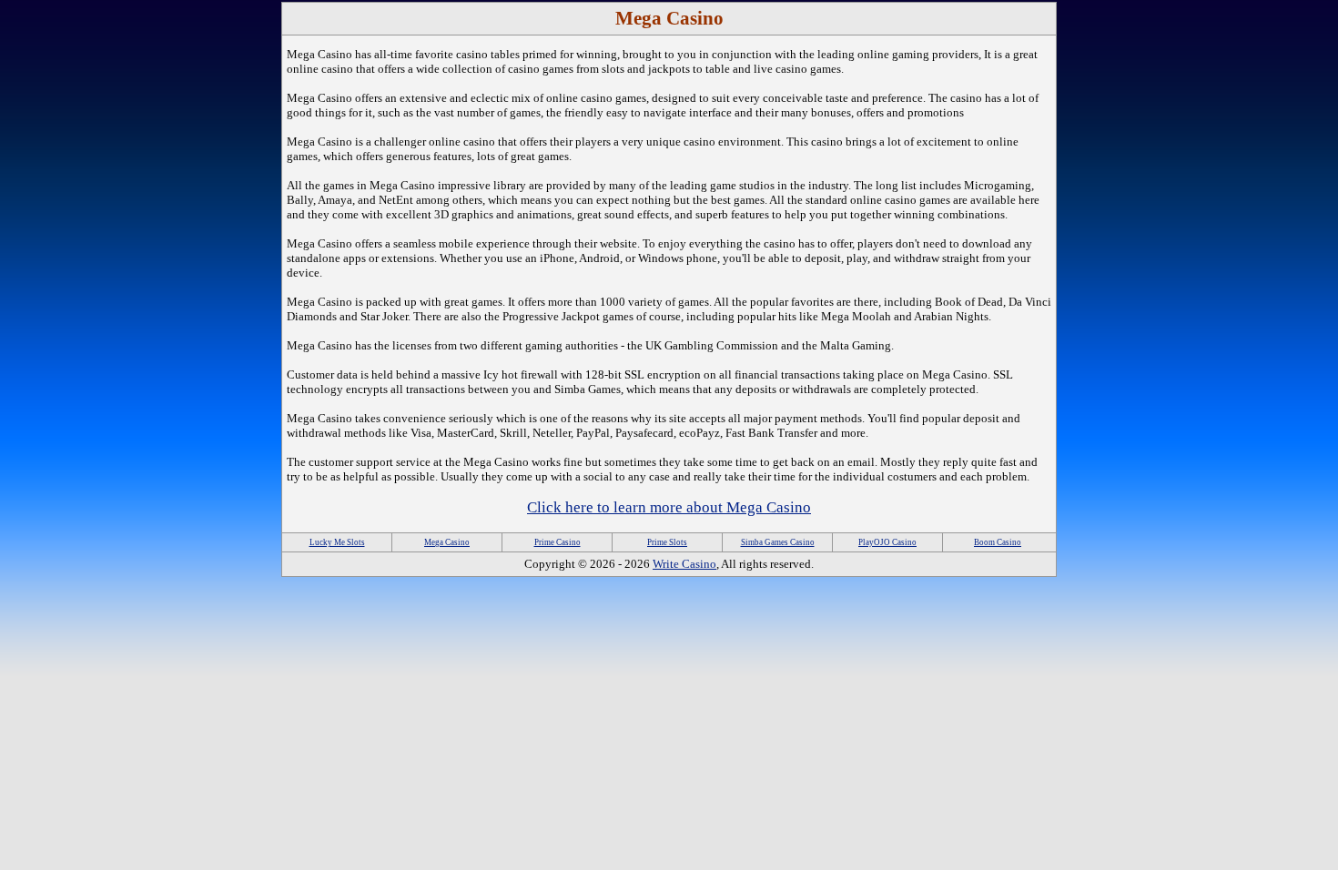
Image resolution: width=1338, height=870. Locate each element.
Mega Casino (447, 542)
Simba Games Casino (778, 542)
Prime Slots (667, 542)
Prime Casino (557, 542)
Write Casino (684, 564)
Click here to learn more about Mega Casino (669, 507)
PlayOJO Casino (887, 542)
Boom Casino (997, 542)
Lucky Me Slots (337, 542)
